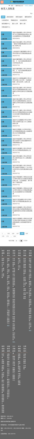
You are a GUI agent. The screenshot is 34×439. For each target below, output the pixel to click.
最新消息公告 (19, 5)
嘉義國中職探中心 (8, 364)
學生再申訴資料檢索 (14, 327)
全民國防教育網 (3, 368)
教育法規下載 (30, 266)
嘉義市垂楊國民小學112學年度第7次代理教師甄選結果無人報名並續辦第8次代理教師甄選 (22, 34)
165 (8, 233)
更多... (9, 325)
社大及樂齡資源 (14, 350)
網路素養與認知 (30, 284)
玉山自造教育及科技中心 (8, 373)
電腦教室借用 (24, 266)
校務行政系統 (24, 260)
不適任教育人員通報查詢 (30, 293)
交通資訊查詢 (24, 349)
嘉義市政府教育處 (17, 2)
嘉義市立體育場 (8, 295)
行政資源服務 (30, 253)
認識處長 (3, 259)
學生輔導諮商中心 (8, 320)
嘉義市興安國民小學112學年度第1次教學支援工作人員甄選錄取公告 (22, 157)
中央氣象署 (24, 367)
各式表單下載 (30, 260)
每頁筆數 (11, 240)
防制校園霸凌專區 (30, 311)
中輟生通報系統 (19, 376)
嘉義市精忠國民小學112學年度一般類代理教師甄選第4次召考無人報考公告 (22, 43)
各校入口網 (19, 267)
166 (13, 233)
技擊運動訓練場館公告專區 (14, 293)
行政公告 (14, 259)
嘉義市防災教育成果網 (3, 409)
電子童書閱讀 (3, 361)
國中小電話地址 (19, 261)
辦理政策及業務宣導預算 (14, 282)
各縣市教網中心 (24, 272)
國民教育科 (28, 17)
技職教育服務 (8, 349)
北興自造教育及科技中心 (8, 394)
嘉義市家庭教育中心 (8, 303)
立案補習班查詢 (30, 276)
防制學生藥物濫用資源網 (3, 388)
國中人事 (22, 23)
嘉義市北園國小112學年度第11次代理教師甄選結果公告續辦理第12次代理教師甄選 (22, 131)
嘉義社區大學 (14, 358)
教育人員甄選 (29, 5)
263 (14, 236)
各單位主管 (3, 264)
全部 (3, 17)
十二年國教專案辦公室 (8, 312)
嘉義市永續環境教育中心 (3, 399)
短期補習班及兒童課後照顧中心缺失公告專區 (14, 307)
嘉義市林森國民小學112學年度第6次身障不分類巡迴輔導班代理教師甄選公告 (22, 140)
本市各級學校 (19, 253)
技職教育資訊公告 (8, 356)
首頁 (12, 5)
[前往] (21, 240)
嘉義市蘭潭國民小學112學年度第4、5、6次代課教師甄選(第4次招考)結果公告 (22, 61)
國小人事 (15, 23)
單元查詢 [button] (31, 14)
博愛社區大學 (14, 363)
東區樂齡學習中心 (14, 370)
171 (7, 236)
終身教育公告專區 (14, 319)
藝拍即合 (3, 381)
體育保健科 (19, 17)
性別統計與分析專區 (14, 336)
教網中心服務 (24, 253)
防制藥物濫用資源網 (30, 303)
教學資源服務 (3, 349)
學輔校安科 (14, 20)
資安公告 (14, 274)
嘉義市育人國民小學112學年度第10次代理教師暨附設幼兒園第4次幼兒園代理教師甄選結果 (22, 112)
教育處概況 (3, 253)
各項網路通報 (19, 349)
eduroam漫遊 (25, 293)
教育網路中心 (6, 23)
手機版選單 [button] (2, 2)
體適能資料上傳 (30, 318)
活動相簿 (24, 289)
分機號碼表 (3, 270)
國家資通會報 (19, 382)
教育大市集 (3, 355)
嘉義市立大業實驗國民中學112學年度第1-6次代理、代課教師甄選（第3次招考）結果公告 (22, 80)
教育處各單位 (8, 253)
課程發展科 (10, 17)
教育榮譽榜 (14, 264)
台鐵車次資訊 (24, 355)
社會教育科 (5, 20)
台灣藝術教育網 (3, 375)
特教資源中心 (6, 27)
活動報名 (24, 297)
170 (3, 236)
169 (26, 233)
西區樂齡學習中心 (14, 378)
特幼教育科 (23, 20)
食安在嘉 (30, 270)
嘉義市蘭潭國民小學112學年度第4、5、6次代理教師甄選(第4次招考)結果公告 (22, 70)
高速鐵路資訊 (24, 361)
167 (17, 233)
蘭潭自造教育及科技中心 (8, 383)
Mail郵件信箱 (25, 284)
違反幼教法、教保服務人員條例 (19, 366)
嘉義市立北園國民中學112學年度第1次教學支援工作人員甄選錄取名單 (22, 121)
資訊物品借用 (24, 279)
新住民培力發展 (30, 325)
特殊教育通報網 (19, 356)
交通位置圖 (3, 275)
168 (22, 233)
